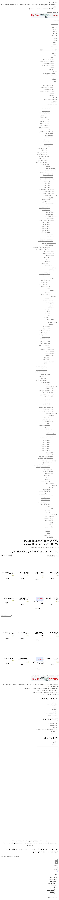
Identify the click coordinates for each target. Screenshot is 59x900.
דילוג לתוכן (56, 869)
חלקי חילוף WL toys (48, 191)
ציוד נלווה (50, 69)
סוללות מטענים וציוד (48, 63)
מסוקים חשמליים (46, 200)
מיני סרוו (48, 259)
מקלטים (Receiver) (48, 251)
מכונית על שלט (29, 845)
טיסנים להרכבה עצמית (45, 121)
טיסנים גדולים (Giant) (45, 123)
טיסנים (51, 57)
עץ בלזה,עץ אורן (49, 299)
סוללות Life (50, 218)
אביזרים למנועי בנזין (45, 294)
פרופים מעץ (44, 150)
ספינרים (48, 167)
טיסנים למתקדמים (46, 119)
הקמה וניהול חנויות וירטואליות (7, 856)
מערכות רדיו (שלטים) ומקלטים (46, 65)
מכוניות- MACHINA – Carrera (46, 173)
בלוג (12, 843)
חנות (55, 55)
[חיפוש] (41, 50)
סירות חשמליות (49, 212)
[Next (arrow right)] (56, 867)
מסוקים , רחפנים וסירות (50, 195)
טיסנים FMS (44, 115)
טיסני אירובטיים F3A (45, 125)
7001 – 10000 (46, 187)
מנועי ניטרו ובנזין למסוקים (44, 284)
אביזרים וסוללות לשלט (47, 253)
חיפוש (57, 50)
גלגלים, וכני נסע (49, 134)
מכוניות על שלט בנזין (43, 843)
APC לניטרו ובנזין (43, 158)
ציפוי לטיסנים (50, 138)
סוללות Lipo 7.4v (46, 224)
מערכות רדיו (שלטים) (48, 245)
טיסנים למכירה (29, 843)
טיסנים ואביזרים (52, 105)
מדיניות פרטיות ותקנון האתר (49, 74)
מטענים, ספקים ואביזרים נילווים (46, 239)
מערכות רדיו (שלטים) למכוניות (43, 249)
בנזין (52, 290)
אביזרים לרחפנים (46, 210)
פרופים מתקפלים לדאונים (41, 154)
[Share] (56, 865)
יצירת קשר (53, 35)
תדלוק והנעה (47, 317)
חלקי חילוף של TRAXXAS (47, 179)
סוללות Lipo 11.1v (46, 226)
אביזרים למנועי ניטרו (45, 286)
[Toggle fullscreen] (55, 865)
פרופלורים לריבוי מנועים (44, 208)
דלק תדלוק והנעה (49, 309)
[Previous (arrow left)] (57, 867)
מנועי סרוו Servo (49, 255)
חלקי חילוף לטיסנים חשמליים (46, 131)
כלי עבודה (50, 307)
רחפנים (48, 206)
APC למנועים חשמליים (42, 148)
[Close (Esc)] (57, 865)
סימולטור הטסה (49, 266)
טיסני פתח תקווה (53, 843)
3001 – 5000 (47, 183)
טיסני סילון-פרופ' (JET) (44, 127)
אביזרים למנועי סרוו (45, 263)
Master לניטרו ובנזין (42, 160)
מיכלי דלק (47, 313)
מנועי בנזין (47, 292)
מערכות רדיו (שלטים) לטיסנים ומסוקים (41, 247)
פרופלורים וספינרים (48, 144)
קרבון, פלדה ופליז (49, 303)
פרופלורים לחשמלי (45, 146)
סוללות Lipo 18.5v (46, 230)
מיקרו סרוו (47, 261)
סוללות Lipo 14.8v (46, 228)
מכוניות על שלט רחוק (48, 59)
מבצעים (54, 29)
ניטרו (52, 278)
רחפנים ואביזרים (49, 204)
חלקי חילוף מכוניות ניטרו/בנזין (46, 193)
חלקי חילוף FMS (43, 117)
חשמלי (51, 270)
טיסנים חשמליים (46, 111)
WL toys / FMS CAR (48, 175)
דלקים (48, 311)
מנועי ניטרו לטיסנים (45, 280)
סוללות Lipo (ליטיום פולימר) (46, 220)
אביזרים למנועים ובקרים (44, 276)
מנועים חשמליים (46, 272)
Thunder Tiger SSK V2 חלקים (46, 189)
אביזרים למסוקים (46, 202)
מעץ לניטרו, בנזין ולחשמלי (41, 162)
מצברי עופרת (50, 237)
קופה (54, 31)
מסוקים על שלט (6, 843)
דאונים (48, 129)
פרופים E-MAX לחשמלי (41, 152)
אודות (54, 33)
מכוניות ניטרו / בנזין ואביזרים (46, 177)
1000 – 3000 (47, 181)
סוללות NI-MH (49, 235)
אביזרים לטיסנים (49, 136)
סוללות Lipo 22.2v (46, 233)
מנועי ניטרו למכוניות (45, 282)
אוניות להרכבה (49, 214)
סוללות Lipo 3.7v (46, 222)
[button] (57, 871)
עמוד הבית (56, 547)
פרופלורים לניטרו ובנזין (45, 156)
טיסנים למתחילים (46, 109)
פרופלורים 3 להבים (45, 164)
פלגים (48, 288)
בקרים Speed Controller (44, 274)
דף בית (54, 27)
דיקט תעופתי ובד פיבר (48, 301)
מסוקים (51, 197)
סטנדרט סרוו (47, 257)
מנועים (51, 67)
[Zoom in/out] (53, 865)
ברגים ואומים (50, 319)
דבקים (51, 305)
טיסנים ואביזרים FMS (45, 113)
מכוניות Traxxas (49, 171)
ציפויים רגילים (47, 140)
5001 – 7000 (47, 185)
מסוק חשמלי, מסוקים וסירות (46, 61)
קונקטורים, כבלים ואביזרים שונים (45, 241)
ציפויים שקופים (46, 142)
